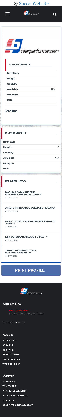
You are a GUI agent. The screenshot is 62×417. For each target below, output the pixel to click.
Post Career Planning (15, 395)
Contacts (8, 400)
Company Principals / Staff (17, 405)
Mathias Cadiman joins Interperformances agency (23, 193)
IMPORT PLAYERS (11, 354)
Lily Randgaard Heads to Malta (26, 237)
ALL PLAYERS (8, 340)
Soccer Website (33, 3)
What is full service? (14, 391)
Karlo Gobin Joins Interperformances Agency (30, 222)
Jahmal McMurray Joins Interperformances (20, 251)
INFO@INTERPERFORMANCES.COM (26, 314)
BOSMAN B (7, 350)
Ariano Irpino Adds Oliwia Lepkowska (30, 207)
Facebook (8, 322)
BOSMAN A (7, 345)
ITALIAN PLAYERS (11, 359)
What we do (9, 386)
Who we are (9, 381)
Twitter (21, 322)
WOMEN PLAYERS (11, 364)
